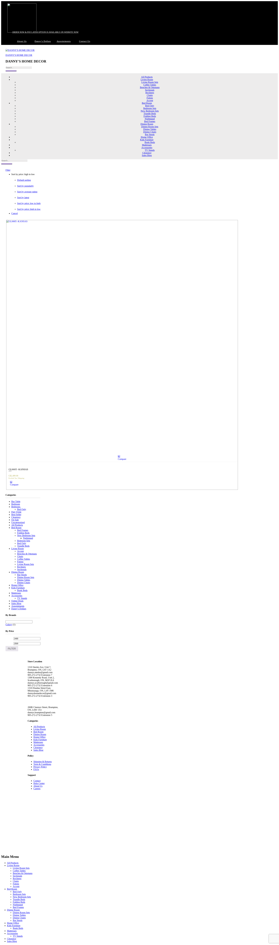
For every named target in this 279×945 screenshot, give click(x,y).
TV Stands (150, 150)
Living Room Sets (149, 82)
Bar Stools (149, 134)
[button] (123, 457)
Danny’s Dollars (43, 41)
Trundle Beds (150, 113)
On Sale (15, 520)
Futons (150, 98)
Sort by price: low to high (29, 203)
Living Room (17, 548)
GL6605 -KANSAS (18, 469)
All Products (147, 77)
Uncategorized (18, 522)
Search (11, 70)
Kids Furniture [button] (146, 139)
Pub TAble (16, 512)
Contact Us (84, 41)
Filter (12, 648)
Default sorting (24, 180)
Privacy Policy (40, 767)
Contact (37, 781)
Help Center (39, 783)
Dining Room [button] (147, 124)
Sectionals (149, 90)
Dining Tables (149, 129)
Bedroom (15, 504)
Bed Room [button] (147, 103)
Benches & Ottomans (150, 87)
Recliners (149, 92)
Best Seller (16, 514)
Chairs (150, 95)
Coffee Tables (149, 85)
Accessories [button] (146, 147)
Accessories (16, 595)
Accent (149, 100)
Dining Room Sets (149, 126)
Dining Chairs (149, 132)
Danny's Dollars (18, 608)
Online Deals (17, 601)
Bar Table (15, 501)
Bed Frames (149, 121)
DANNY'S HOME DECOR (19, 55)
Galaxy (9, 624)
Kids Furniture (18, 588)
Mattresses (147, 145)
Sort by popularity (25, 186)
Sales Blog (147, 155)
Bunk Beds (150, 142)
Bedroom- (16, 506)
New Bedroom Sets (150, 111)
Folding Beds (150, 116)
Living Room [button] (147, 79)
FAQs (36, 769)
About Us (22, 41)
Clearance (146, 153)
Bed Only (149, 105)
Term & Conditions (42, 764)
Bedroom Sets (149, 108)
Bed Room (16, 527)
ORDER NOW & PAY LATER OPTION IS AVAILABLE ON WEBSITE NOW (45, 32)
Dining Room (17, 572)
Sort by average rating (27, 191)
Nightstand (150, 119)
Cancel (14, 213)
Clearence (15, 517)
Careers (36, 788)
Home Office (147, 137)
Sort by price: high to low (29, 209)
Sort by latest (23, 197)
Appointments (64, 41)
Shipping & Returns (42, 761)
